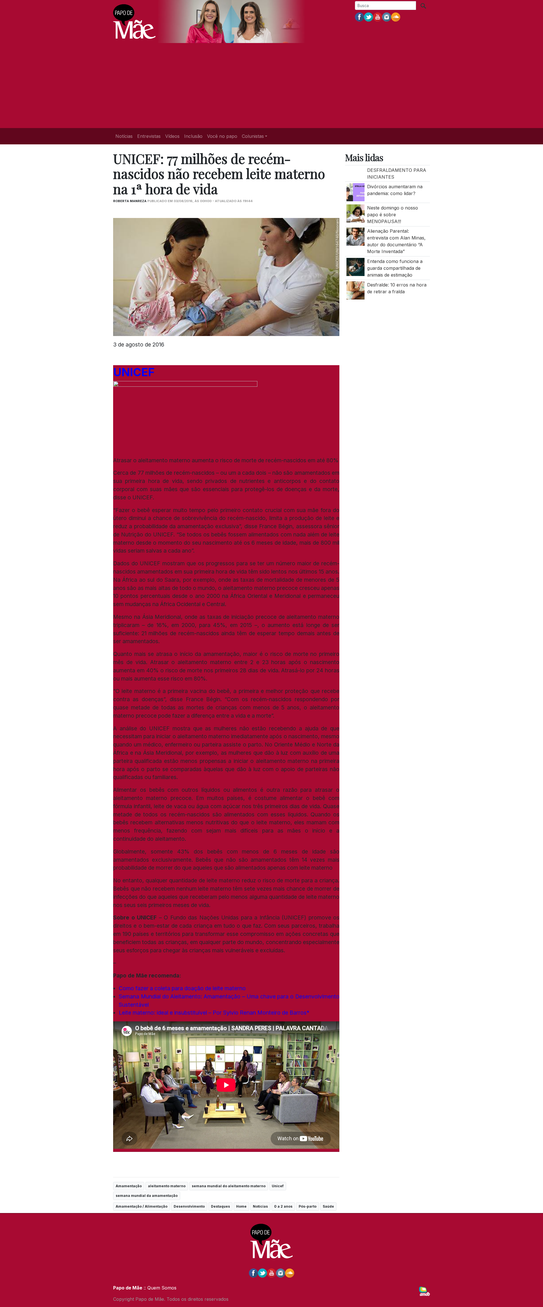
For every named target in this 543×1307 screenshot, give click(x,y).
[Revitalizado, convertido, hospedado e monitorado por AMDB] (424, 1291)
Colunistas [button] (253, 136)
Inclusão (193, 136)
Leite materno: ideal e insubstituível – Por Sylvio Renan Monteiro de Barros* (214, 1012)
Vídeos (172, 136)
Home (241, 1206)
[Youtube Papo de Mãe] (377, 17)
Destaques (220, 1206)
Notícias (124, 136)
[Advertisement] (271, 85)
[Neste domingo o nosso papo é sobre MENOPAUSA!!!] (355, 213)
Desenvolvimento (189, 1206)
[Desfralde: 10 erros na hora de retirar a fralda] (355, 290)
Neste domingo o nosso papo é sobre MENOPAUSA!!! (392, 214)
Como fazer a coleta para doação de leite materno (182, 988)
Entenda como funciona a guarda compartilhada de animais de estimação (395, 268)
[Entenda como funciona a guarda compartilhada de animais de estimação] (355, 266)
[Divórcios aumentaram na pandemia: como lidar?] (355, 192)
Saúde (328, 1206)
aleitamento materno (167, 1186)
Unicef (278, 1186)
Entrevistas (149, 136)
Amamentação (129, 1186)
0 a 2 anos (283, 1206)
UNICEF (133, 372)
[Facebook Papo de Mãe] (359, 17)
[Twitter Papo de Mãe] (368, 17)
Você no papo (222, 136)
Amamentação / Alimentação (141, 1206)
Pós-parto (307, 1206)
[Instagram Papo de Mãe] (386, 17)
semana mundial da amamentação (147, 1195)
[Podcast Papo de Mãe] (395, 17)
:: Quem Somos (159, 1288)
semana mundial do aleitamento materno (229, 1186)
